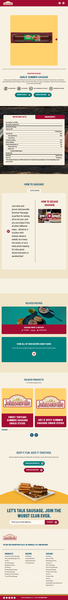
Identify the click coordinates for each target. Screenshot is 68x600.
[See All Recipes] (34, 353)
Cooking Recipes (29, 558)
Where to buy (22, 95)
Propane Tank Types (51, 572)
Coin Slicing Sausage (51, 567)
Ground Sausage (9, 563)
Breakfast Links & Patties (12, 574)
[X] (7, 598)
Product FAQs (49, 576)
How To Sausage (50, 565)
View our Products (32, 463)
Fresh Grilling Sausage (11, 576)
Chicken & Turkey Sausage (12, 556)
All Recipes (28, 556)
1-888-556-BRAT (43, 545)
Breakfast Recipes (30, 560)
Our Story (48, 556)
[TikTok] (15, 598)
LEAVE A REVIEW (41, 95)
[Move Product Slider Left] (32, 435)
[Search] (59, 3)
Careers (48, 574)
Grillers (7, 560)
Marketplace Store (51, 560)
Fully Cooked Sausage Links (12, 558)
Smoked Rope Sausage (11, 569)
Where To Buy (49, 558)
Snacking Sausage (10, 572)
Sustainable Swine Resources (54, 583)
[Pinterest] (9, 598)
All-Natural (8, 567)
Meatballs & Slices (10, 565)
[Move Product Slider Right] (36, 435)
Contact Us (49, 563)
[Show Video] (49, 216)
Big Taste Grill (49, 585)
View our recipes (32, 470)
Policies (48, 578)
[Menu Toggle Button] (63, 3)
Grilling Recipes (29, 563)
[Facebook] (4, 598)
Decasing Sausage (51, 569)
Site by (41, 597)
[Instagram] (12, 598)
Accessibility (49, 581)
